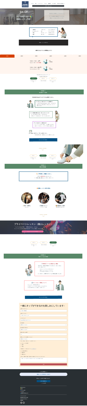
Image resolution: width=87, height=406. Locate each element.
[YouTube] (24, 403)
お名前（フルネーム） (24, 308)
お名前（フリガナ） (23, 313)
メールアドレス (23, 318)
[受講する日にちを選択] (21, 334)
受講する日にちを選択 (24, 332)
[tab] (7, 56)
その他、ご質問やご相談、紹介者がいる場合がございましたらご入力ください (32, 356)
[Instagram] (21, 403)
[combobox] (43, 325)
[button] (48, 6)
